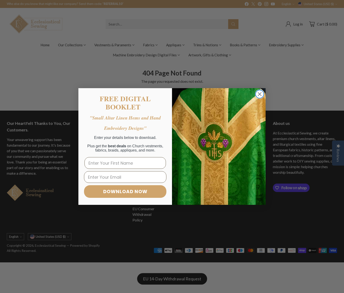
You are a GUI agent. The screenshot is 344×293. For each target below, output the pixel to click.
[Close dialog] (260, 94)
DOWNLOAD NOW (125, 191)
